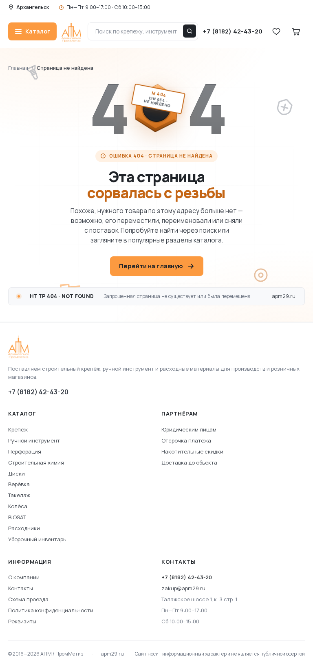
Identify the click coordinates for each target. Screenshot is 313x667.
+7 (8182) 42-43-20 (38, 391)
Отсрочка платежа (186, 440)
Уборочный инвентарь (37, 539)
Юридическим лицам (188, 429)
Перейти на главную (151, 266)
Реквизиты (22, 621)
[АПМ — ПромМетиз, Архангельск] (156, 347)
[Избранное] (276, 31)
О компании (24, 577)
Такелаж (19, 495)
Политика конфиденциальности (50, 610)
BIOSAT (17, 517)
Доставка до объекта (189, 462)
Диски (16, 473)
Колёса (17, 506)
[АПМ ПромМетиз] (71, 31)
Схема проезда (28, 599)
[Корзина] (296, 31)
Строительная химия (36, 462)
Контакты (20, 588)
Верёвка (19, 484)
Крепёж (18, 429)
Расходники (24, 528)
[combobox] (143, 31)
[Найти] (189, 31)
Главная (18, 67)
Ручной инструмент (34, 440)
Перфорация (24, 451)
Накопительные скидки (192, 451)
